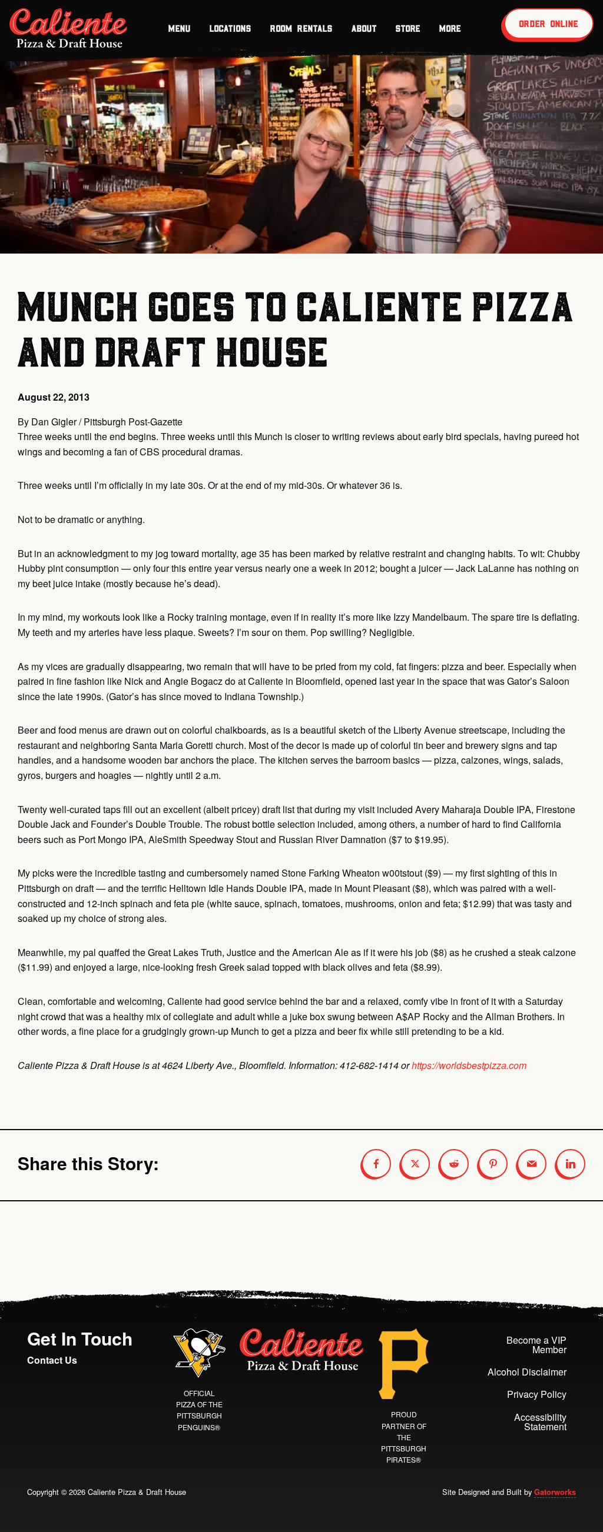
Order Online (548, 23)
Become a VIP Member (536, 1344)
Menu (179, 28)
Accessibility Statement (540, 1421)
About (364, 28)
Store (408, 28)
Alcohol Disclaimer (527, 1371)
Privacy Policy (536, 1394)
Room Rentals (301, 28)
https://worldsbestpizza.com (469, 1065)
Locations (230, 28)
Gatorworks (555, 1492)
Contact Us (52, 1360)
